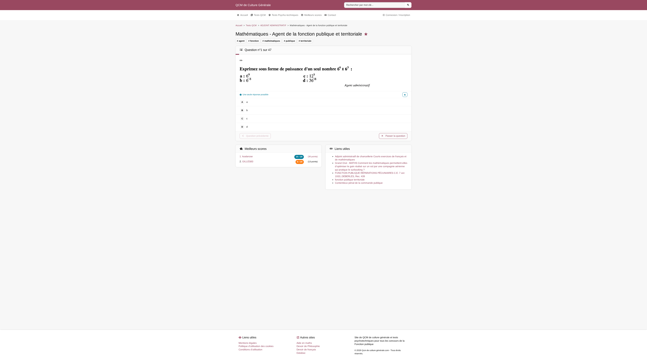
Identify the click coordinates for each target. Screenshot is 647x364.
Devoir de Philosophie (308, 346)
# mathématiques (271, 41)
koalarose (247, 156)
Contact (330, 15)
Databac (301, 353)
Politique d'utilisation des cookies (256, 346)
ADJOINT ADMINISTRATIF (273, 25)
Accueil (242, 15)
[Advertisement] (323, 205)
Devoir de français (306, 349)
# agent (240, 41)
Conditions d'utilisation (250, 349)
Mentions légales (248, 343)
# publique (289, 41)
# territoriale (305, 41)
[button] (404, 94)
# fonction (253, 41)
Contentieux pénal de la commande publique (359, 182)
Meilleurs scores (311, 15)
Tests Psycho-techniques (283, 15)
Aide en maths (304, 343)
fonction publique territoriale (350, 179)
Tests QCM (258, 15)
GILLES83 (247, 161)
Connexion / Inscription (396, 15)
